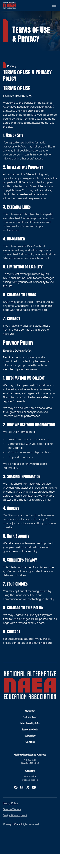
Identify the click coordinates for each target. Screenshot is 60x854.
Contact (30, 742)
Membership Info (30, 723)
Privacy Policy (10, 803)
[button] (53, 5)
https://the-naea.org (19, 110)
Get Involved (30, 717)
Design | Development (15, 815)
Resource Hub (30, 729)
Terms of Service (12, 809)
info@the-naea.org (40, 642)
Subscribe (30, 735)
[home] (9, 5)
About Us (30, 711)
